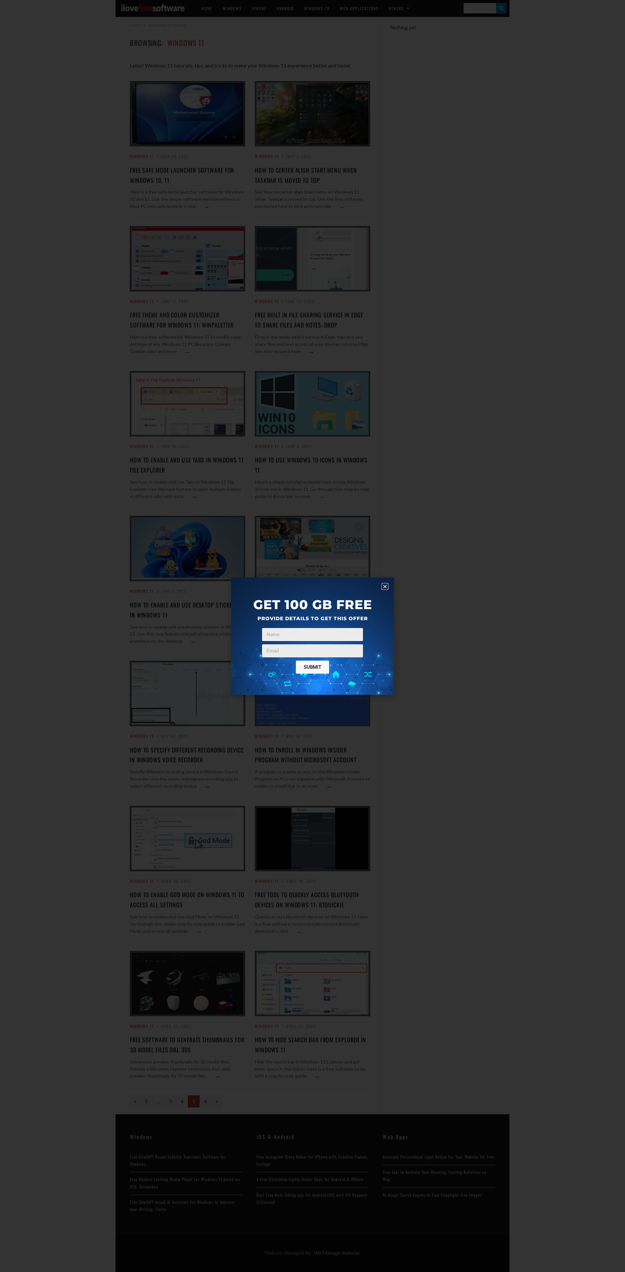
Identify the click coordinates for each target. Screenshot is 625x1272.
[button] (384, 586)
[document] (312, 636)
